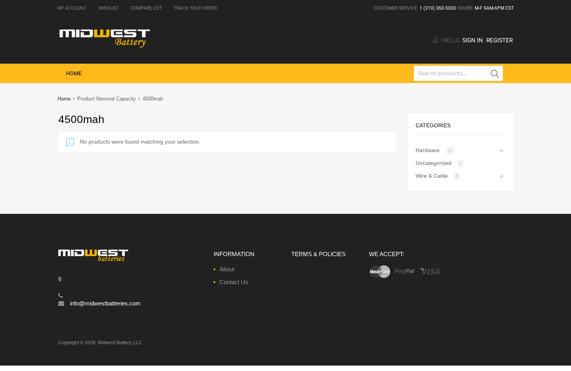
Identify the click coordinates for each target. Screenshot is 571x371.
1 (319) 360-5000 (438, 8)
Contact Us (233, 282)
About (226, 269)
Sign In (472, 40)
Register (499, 40)
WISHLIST (108, 8)
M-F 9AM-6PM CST (494, 8)
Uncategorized (433, 163)
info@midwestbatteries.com (105, 303)
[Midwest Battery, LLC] (104, 46)
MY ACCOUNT (72, 8)
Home (74, 73)
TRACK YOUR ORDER (195, 8)
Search (495, 75)
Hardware (428, 150)
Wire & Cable (432, 176)
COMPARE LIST (146, 8)
